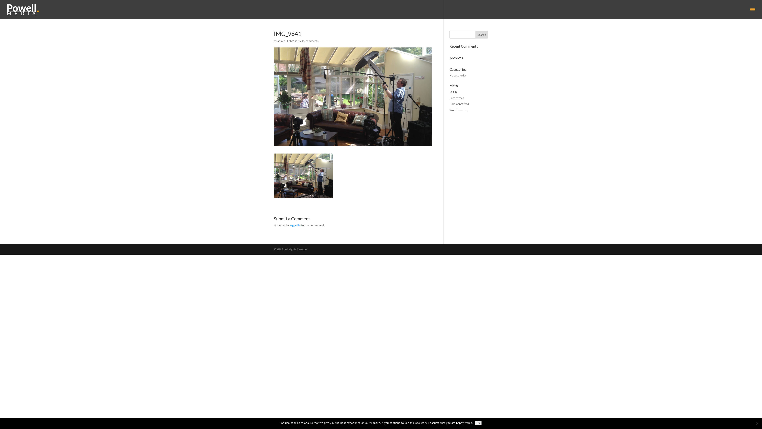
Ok (478, 422)
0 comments (310, 41)
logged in (295, 225)
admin (281, 41)
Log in (453, 91)
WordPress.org (458, 110)
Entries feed (456, 98)
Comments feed (459, 103)
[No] (757, 423)
